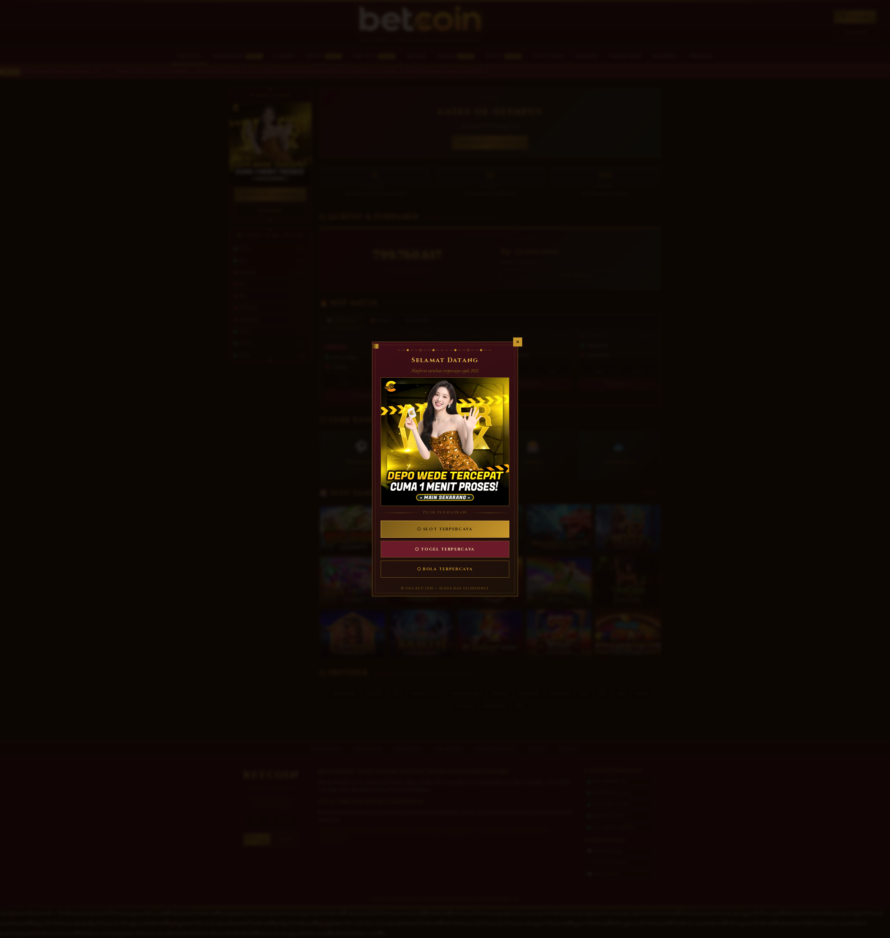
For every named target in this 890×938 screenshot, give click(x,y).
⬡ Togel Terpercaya (445, 549)
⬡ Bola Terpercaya (445, 569)
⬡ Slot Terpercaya (445, 529)
